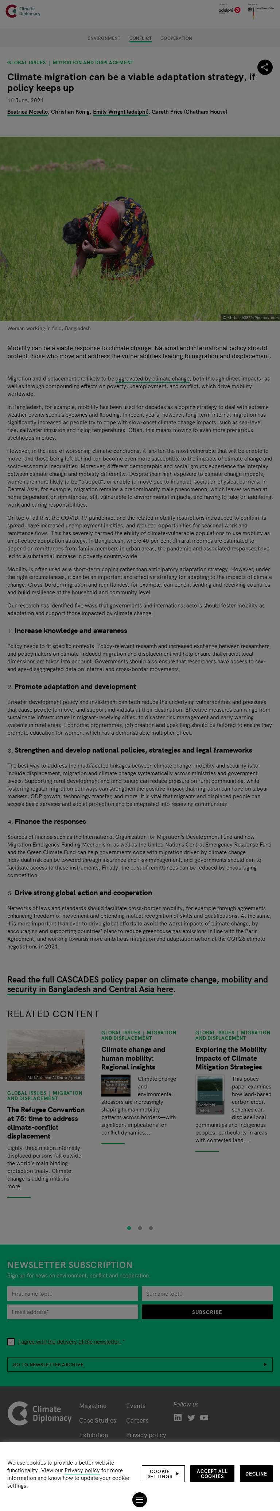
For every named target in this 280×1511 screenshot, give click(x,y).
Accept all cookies (212, 1474)
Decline (256, 1473)
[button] (163, 1473)
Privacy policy (82, 1470)
